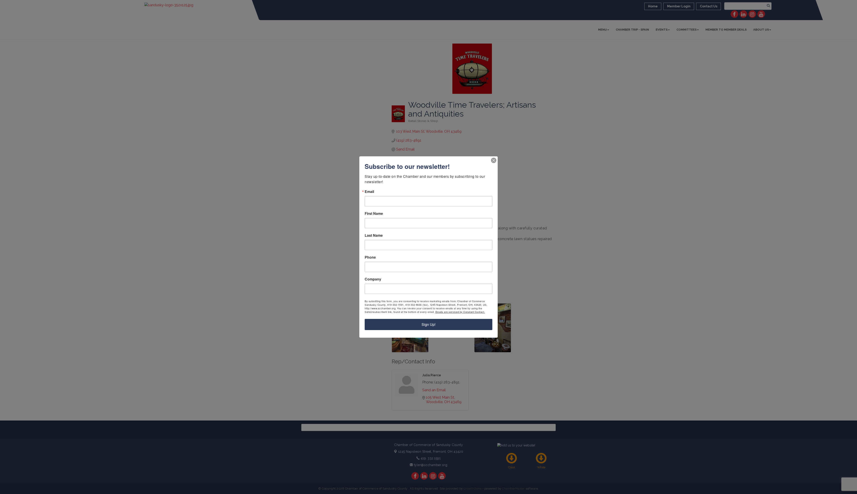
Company (373, 279)
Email (369, 191)
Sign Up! (428, 324)
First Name (374, 213)
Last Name (374, 235)
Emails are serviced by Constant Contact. (460, 312)
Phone (370, 257)
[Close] (493, 160)
